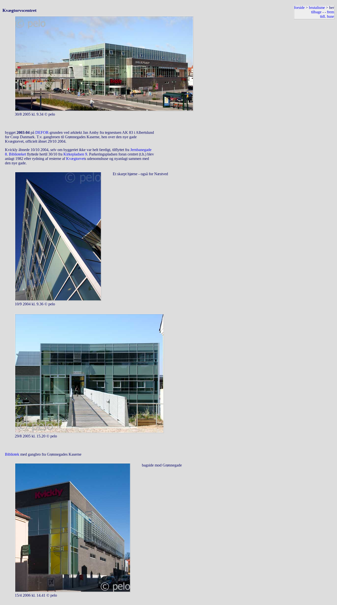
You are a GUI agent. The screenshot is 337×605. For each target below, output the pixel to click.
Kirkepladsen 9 (75, 154)
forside (299, 7)
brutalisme (317, 7)
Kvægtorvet (75, 158)
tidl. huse (327, 16)
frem (330, 12)
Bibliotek (12, 454)
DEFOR (42, 132)
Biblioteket (17, 154)
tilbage (316, 12)
